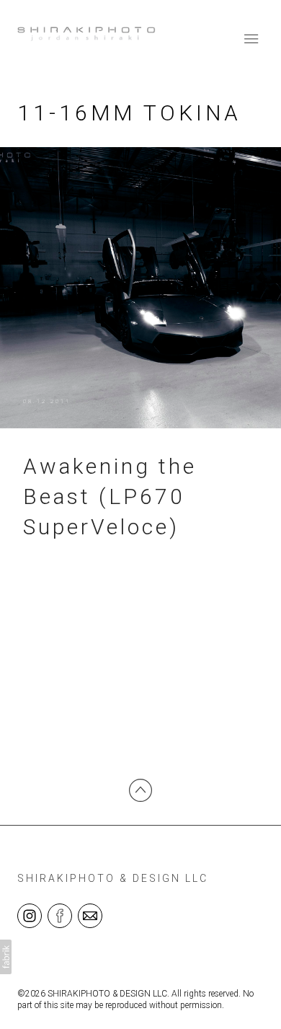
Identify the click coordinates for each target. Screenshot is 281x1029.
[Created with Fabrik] (6, 957)
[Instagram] (29, 915)
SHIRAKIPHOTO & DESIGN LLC (112, 878)
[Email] (90, 915)
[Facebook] (60, 915)
